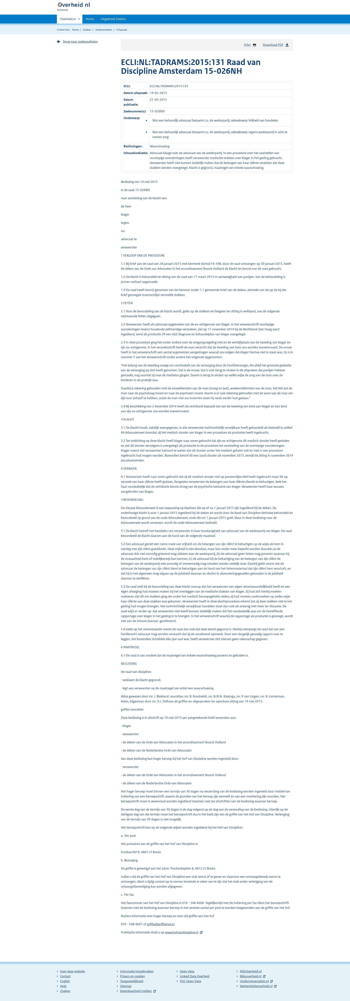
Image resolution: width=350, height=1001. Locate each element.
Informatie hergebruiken (137, 971)
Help (63, 986)
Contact (65, 976)
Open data (187, 971)
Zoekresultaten (103, 29)
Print (247, 45)
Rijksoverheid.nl (250, 976)
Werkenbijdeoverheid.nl (256, 986)
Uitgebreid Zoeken (113, 19)
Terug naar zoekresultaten (80, 42)
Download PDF (273, 45)
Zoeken (87, 29)
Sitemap (125, 986)
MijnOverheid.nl (251, 971)
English (65, 981)
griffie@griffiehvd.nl (160, 924)
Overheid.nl (68, 20)
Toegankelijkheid (131, 981)
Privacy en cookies (132, 976)
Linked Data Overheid (194, 976)
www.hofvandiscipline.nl (181, 932)
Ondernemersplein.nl (254, 981)
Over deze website (72, 971)
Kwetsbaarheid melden (136, 991)
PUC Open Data (190, 981)
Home (90, 19)
